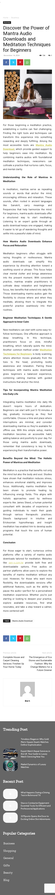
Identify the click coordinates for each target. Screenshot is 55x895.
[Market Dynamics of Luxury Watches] (10, 765)
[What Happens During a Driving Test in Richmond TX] (10, 794)
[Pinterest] (20, 62)
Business (15, 17)
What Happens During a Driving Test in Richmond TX (35, 794)
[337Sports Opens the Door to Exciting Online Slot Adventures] (10, 818)
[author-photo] (27, 696)
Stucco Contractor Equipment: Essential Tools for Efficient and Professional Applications (36, 806)
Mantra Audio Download (22, 621)
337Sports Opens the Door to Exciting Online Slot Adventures (35, 817)
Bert (27, 700)
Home (5, 17)
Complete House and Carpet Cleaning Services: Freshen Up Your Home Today (13, 662)
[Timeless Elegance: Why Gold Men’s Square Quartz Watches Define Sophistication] (10, 742)
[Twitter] (13, 62)
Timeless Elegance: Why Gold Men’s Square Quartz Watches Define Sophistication (35, 742)
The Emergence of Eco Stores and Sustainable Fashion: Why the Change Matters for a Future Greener (40, 664)
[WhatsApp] (27, 62)
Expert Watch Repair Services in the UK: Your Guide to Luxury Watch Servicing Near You (35, 754)
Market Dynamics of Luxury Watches (33, 765)
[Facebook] (6, 62)
